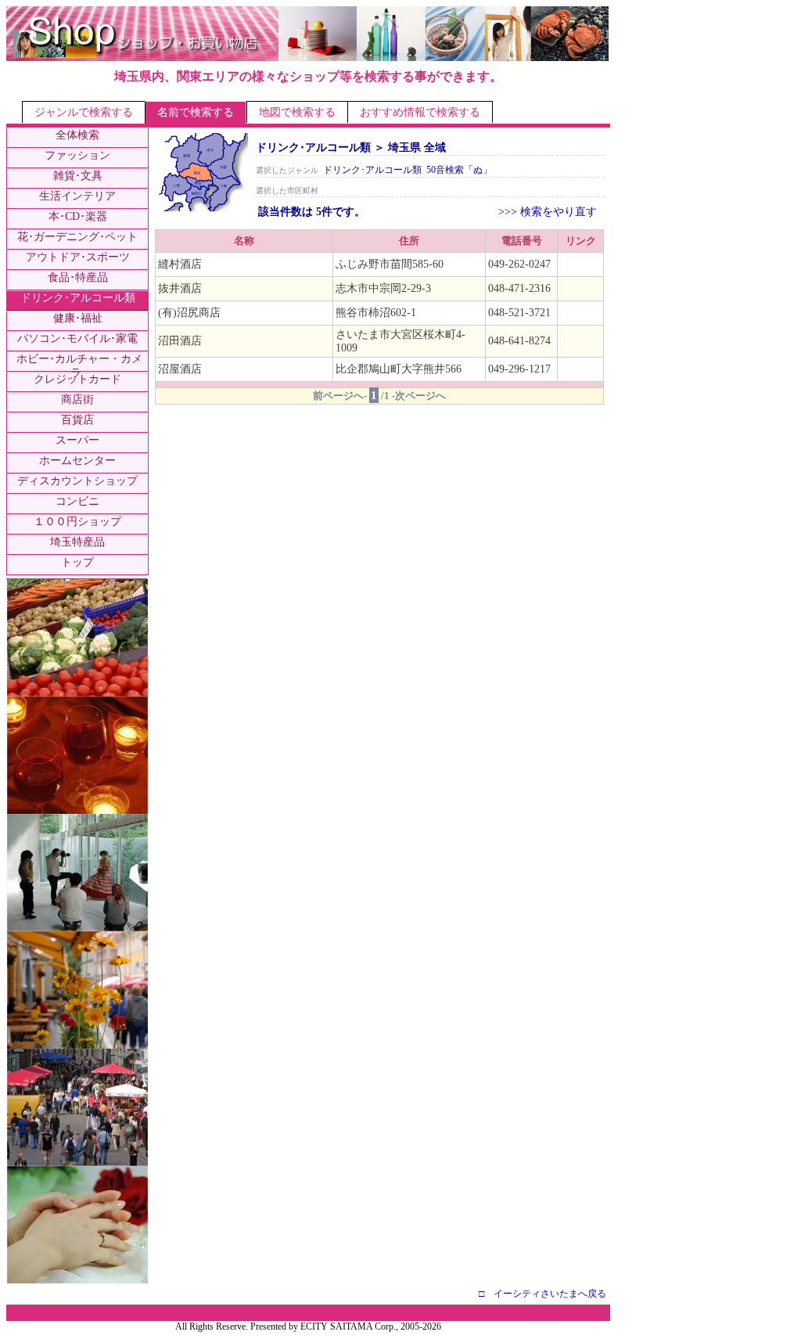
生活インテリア (77, 196)
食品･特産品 (78, 277)
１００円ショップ (77, 521)
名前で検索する (195, 112)
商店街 (77, 399)
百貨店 (77, 420)
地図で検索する (297, 112)
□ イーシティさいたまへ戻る (542, 1293)
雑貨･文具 (77, 176)
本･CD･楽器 (77, 216)
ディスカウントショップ (77, 481)
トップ (77, 562)
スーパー (77, 440)
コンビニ (77, 501)
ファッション (77, 155)
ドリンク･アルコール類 (77, 298)
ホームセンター (77, 460)
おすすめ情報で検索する (420, 112)
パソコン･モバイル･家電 (77, 338)
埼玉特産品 (77, 542)
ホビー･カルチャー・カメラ (79, 366)
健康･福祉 (77, 318)
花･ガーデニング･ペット (77, 237)
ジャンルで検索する (83, 112)
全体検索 (77, 135)
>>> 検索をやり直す (547, 212)
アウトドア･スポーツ (78, 257)
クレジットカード (77, 379)
